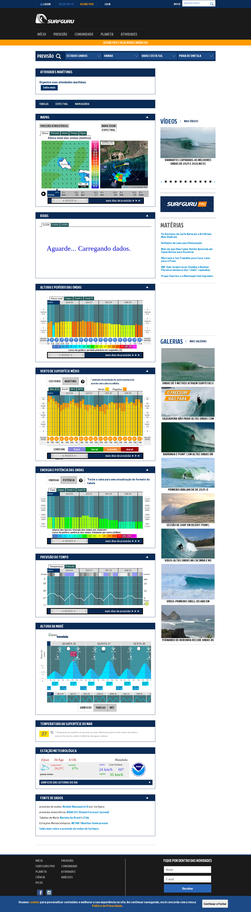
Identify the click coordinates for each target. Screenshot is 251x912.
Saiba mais (49, 87)
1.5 (43, 323)
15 (147, 422)
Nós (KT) (54, 389)
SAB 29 (128, 570)
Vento (65, 133)
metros (43, 330)
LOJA (107, 4)
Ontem (50, 570)
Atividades (129, 34)
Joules (43, 526)
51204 (46, 224)
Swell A (78, 298)
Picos (39, 882)
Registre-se (66, 4)
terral (94, 449)
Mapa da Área (82, 104)
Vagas (68, 298)
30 (147, 408)
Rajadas (117, 389)
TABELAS (101, 707)
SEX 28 (108, 570)
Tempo (74, 133)
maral (129, 449)
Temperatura (56, 566)
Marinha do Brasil (70, 818)
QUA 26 (69, 570)
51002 (55, 224)
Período (55, 133)
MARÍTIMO (70, 381)
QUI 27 (89, 570)
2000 (43, 510)
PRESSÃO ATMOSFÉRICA (54, 126)
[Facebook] (40, 892)
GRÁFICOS (86, 707)
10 (147, 427)
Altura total (56, 298)
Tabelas (44, 104)
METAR (75, 823)
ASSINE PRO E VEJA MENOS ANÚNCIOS (125, 42)
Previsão (60, 34)
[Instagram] (49, 892)
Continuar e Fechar (215, 904)
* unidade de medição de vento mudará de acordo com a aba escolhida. (112, 381)
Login (47, 4)
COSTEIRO (55, 381)
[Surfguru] (54, 18)
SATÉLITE (107, 142)
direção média (147, 438)
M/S (73, 389)
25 (147, 413)
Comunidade (84, 34)
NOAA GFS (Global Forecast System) (88, 812)
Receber (187, 888)
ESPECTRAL (108, 130)
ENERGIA (54, 480)
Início (41, 34)
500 (43, 524)
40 (147, 399)
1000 (43, 519)
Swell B (89, 298)
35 (147, 404)
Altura (45, 133)
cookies (34, 902)
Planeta (107, 34)
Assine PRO (87, 4)
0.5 (43, 332)
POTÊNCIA (69, 480)
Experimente (69, 883)
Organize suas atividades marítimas (62, 82)
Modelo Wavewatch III (76, 807)
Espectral (61, 104)
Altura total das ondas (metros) (69, 138)
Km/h (147, 424)
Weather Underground (94, 823)
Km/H (65, 389)
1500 (43, 515)
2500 (43, 506)
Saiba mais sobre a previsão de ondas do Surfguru (69, 829)
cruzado (112, 449)
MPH (80, 389)
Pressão (70, 566)
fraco (77, 449)
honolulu (62, 636)
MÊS (112, 707)
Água (83, 133)
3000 (43, 501)
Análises (67, 877)
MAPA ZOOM (109, 126)
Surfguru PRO (45, 866)
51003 (64, 224)
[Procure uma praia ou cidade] (58, 56)
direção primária (43, 339)
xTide (86, 818)
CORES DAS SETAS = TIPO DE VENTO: (59, 449)
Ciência (40, 877)
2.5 (43, 314)
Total (52, 490)
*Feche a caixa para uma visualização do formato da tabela (118, 481)
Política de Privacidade (107, 905)
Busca (177, 4)
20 (147, 417)
